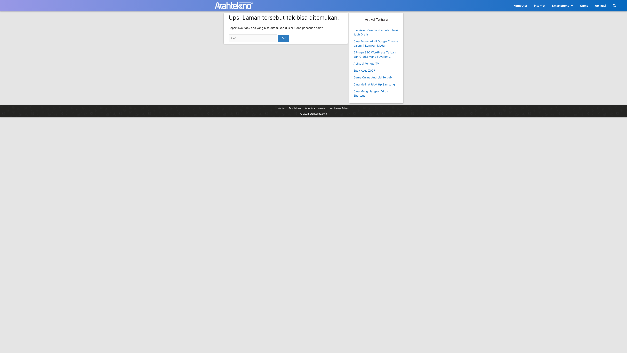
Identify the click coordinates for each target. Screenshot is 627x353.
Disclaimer (295, 108)
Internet (539, 5)
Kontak (282, 108)
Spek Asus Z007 (364, 70)
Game (584, 5)
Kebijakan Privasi (339, 108)
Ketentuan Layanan (315, 108)
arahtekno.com (318, 113)
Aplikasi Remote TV (366, 63)
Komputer (520, 5)
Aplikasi (600, 5)
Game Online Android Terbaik (373, 77)
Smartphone (560, 5)
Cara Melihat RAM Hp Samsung (374, 84)
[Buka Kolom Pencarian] (614, 5)
